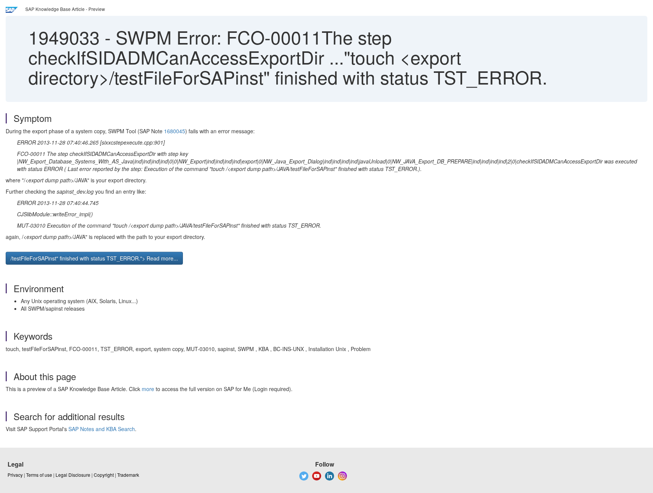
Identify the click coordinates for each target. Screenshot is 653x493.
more (148, 389)
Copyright (104, 474)
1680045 (174, 131)
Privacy (15, 474)
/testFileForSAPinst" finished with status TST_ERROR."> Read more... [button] (94, 258)
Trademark (128, 474)
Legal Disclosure (73, 474)
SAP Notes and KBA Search (101, 429)
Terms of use (39, 474)
